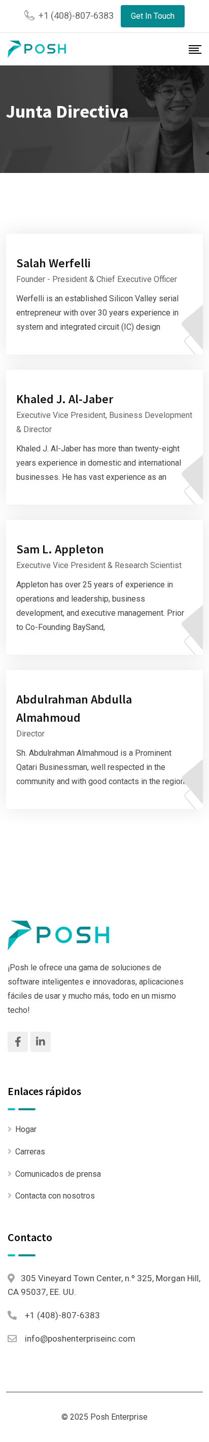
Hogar (26, 1129)
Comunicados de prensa (58, 1174)
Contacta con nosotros (55, 1196)
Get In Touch (153, 16)
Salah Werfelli (53, 263)
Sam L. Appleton (60, 549)
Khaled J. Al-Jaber (64, 399)
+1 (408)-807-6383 (76, 15)
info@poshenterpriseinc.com (80, 1338)
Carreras (30, 1151)
